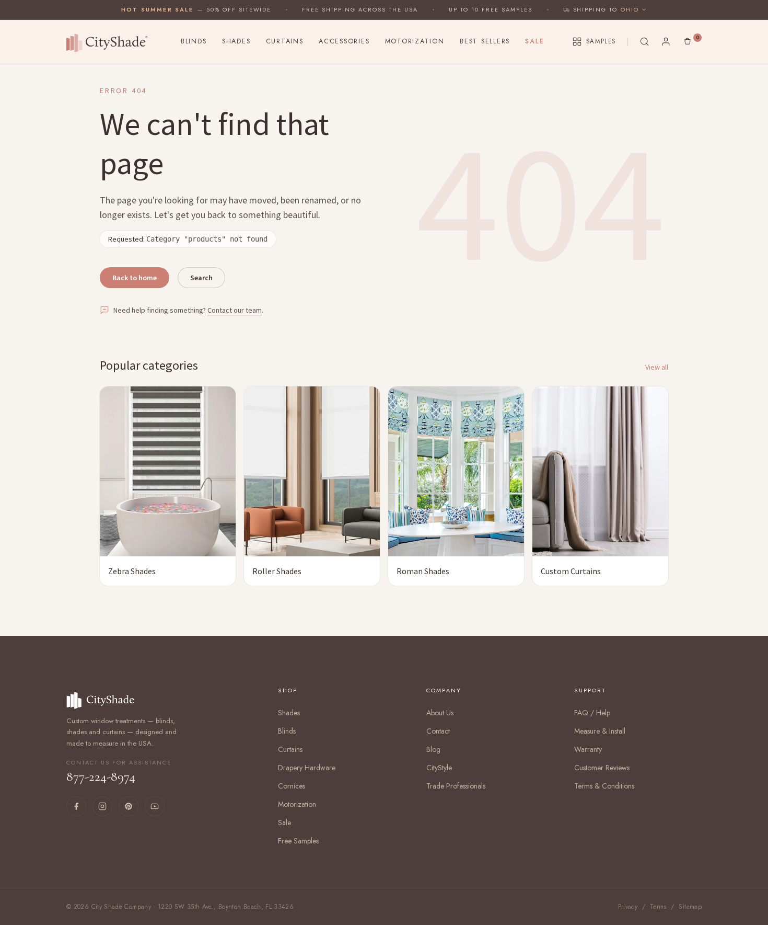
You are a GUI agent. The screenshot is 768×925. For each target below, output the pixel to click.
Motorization (415, 41)
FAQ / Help (592, 712)
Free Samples (298, 841)
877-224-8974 (118, 771)
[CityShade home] (109, 42)
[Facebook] (76, 806)
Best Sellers (485, 41)
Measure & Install (599, 731)
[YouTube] (155, 806)
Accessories (344, 41)
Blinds (194, 41)
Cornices (291, 786)
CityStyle (439, 767)
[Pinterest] (128, 806)
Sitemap (690, 906)
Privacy (628, 906)
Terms (658, 906)
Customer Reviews (602, 767)
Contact (438, 731)
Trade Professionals (455, 786)
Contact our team (234, 310)
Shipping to (595, 9)
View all (656, 367)
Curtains (285, 41)
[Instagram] (102, 806)
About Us (439, 712)
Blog (433, 749)
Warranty (588, 749)
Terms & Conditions (604, 786)
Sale (534, 41)
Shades (236, 41)
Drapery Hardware (306, 767)
